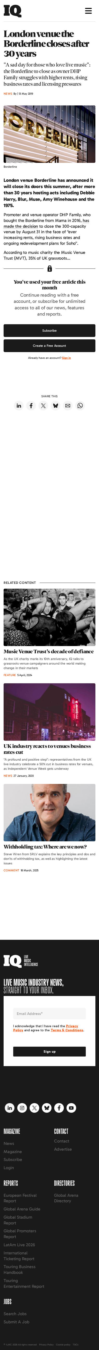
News (9, 1143)
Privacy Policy (46, 1344)
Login (9, 1167)
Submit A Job (16, 1322)
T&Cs (75, 1344)
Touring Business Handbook (20, 1269)
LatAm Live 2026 (19, 1244)
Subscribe (49, 331)
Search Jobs (15, 1313)
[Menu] (88, 10)
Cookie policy (63, 1344)
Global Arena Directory (66, 1198)
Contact (61, 1141)
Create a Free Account (49, 346)
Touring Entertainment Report (24, 1283)
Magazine (13, 1151)
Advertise (63, 1149)
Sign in (66, 358)
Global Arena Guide (22, 1209)
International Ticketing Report (19, 1255)
